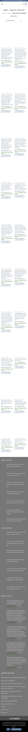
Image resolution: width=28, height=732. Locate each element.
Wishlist (3, 707)
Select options (19, 66)
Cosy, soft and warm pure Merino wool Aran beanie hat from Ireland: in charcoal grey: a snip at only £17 (21, 186)
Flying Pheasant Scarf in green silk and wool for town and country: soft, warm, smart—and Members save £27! (20, 316)
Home (4, 13)
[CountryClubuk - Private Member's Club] (14, 4)
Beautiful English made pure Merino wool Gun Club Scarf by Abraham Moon (6, 441)
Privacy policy (16, 729)
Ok (8, 729)
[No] (26, 726)
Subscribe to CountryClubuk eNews (12, 683)
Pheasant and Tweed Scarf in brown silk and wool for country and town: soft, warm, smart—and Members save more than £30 (7, 362)
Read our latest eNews (8, 680)
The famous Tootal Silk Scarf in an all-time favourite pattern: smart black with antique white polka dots (7, 187)
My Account (4, 709)
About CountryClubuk (7, 704)
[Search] (23, 4)
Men (9, 13)
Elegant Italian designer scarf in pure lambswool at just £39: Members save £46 (21, 402)
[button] (2, 4)
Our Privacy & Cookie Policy (9, 701)
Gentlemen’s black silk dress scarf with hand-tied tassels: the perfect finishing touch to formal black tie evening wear (21, 273)
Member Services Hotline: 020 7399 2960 (13, 677)
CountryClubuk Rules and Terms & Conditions (11, 692)
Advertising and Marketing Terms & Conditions (11, 697)
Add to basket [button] (5, 65)
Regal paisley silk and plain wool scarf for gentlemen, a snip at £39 (6, 402)
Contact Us (4, 712)
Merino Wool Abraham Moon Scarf (21, 359)
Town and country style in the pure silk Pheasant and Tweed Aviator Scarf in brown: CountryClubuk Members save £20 (21, 229)
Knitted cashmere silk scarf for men (20, 440)
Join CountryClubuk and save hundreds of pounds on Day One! (13, 687)
